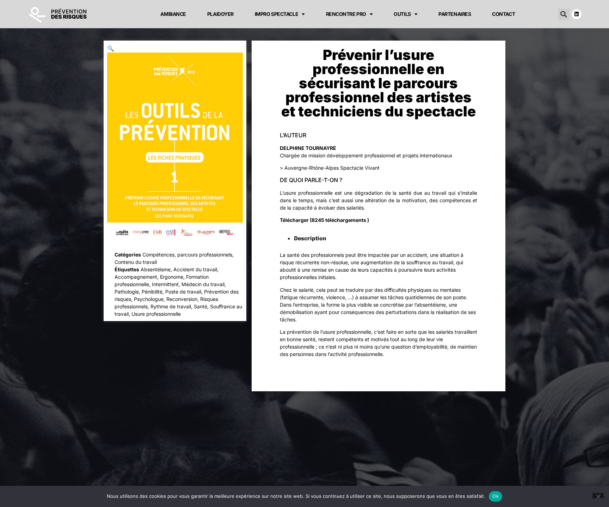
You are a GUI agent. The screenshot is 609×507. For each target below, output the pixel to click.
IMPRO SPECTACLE (276, 14)
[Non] (598, 496)
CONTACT (503, 14)
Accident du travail (195, 269)
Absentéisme (156, 269)
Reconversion (181, 299)
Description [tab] (310, 238)
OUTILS (402, 14)
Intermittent (165, 284)
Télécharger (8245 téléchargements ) (324, 220)
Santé (200, 306)
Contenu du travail (136, 262)
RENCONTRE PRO (346, 14)
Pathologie (127, 292)
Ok (495, 496)
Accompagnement (136, 277)
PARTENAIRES (454, 14)
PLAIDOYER (220, 14)
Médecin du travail (203, 284)
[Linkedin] (577, 14)
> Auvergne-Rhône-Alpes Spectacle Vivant (330, 168)
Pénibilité (152, 292)
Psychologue (149, 299)
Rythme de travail (170, 306)
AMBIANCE (173, 14)
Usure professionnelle (156, 314)
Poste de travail (183, 292)
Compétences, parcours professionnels (187, 255)
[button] (564, 14)
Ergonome (171, 277)
